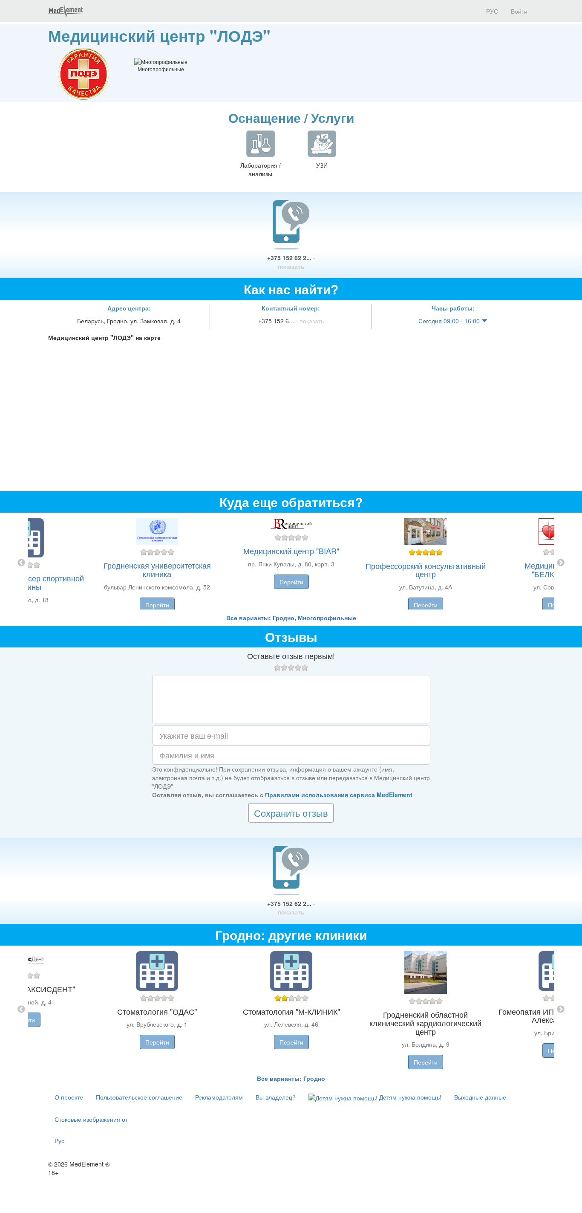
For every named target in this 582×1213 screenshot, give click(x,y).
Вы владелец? (276, 1097)
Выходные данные (480, 1097)
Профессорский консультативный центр (426, 570)
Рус (59, 1140)
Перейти (157, 605)
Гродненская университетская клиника (157, 569)
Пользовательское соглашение (139, 1097)
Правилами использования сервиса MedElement (338, 794)
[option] (291, 563)
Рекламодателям (219, 1097)
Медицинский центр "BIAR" (291, 550)
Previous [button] (21, 563)
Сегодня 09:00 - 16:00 (449, 320)
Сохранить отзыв (291, 812)
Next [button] (560, 563)
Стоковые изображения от (91, 1119)
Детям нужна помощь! (409, 1097)
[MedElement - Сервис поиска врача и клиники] (65, 11)
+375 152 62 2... (291, 261)
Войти (519, 11)
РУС (491, 11)
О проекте (69, 1097)
